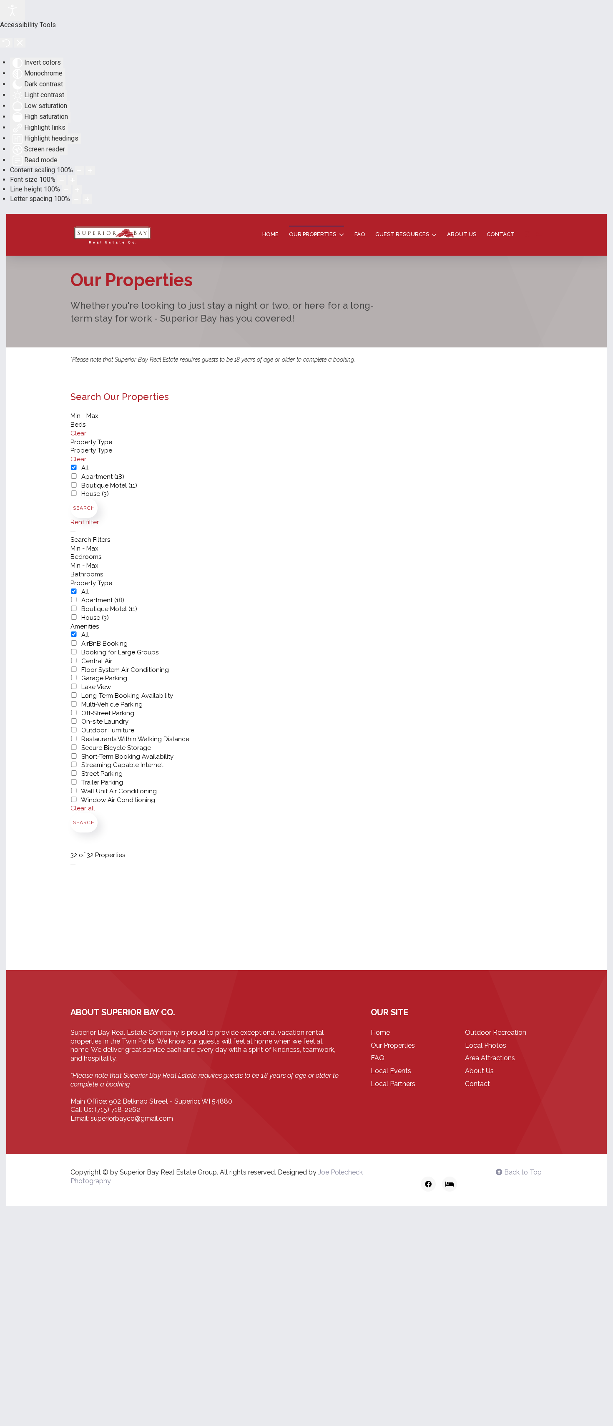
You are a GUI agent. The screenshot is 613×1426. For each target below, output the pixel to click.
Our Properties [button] (312, 234)
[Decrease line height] (66, 189)
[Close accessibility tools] (19, 43)
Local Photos (485, 1045)
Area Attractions (490, 1058)
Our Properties (393, 1045)
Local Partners (393, 1084)
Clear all (82, 808)
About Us (461, 234)
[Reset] (6, 43)
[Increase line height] (77, 189)
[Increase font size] (72, 180)
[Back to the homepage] (112, 235)
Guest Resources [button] (402, 234)
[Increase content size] (90, 171)
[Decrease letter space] (76, 199)
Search (84, 508)
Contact (501, 234)
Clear (78, 433)
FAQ (359, 234)
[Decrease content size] (79, 171)
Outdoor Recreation (495, 1032)
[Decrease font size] (61, 180)
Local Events (391, 1071)
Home (270, 234)
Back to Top (522, 1172)
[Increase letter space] (87, 199)
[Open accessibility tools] (12, 10)
